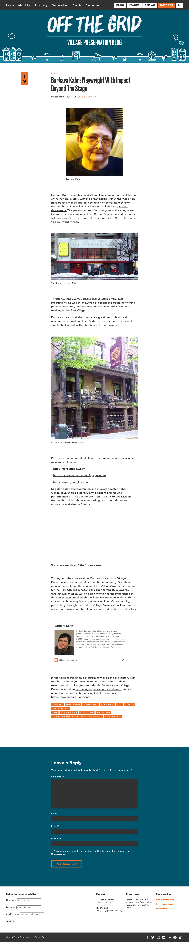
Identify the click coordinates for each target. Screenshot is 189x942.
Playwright (107, 704)
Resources (92, 5)
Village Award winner (64, 222)
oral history (71, 198)
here (133, 198)
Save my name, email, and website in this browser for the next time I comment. (93, 852)
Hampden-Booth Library (81, 325)
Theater (130, 704)
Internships (164, 904)
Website (56, 838)
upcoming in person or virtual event (98, 689)
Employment (165, 899)
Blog (120, 5)
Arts (54, 712)
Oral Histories (113, 716)
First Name (11, 900)
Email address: (13, 914)
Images (134, 5)
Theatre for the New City (111, 218)
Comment (57, 776)
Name (55, 813)
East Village (86, 712)
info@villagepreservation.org (109, 910)
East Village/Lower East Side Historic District (77, 716)
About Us (24, 5)
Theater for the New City (63, 283)
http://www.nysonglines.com (71, 482)
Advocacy (41, 5)
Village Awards (60, 708)
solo (119, 704)
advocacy (57, 704)
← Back (54, 73)
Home (10, 5)
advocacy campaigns (69, 597)
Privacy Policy (41, 937)
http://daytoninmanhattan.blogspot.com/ (79, 475)
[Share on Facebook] (24, 75)
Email (55, 825)
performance (91, 704)
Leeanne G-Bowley (86, 96)
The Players (108, 325)
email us (142, 899)
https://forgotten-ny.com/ (70, 468)
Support (166, 5)
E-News (150, 5)
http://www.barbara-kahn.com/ (71, 697)
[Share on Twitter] (24, 81)
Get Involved (60, 5)
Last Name (11, 907)
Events (77, 5)
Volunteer (163, 908)
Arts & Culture (69, 712)
